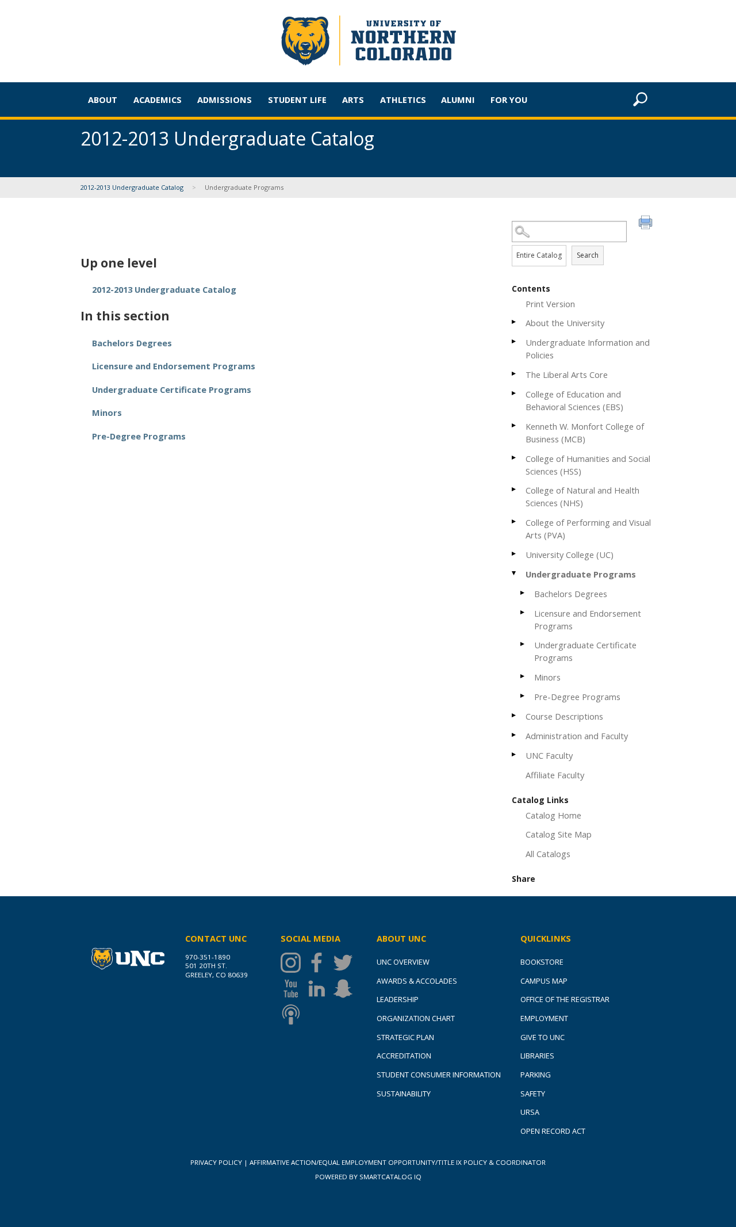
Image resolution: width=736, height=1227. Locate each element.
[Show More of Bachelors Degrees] (523, 592)
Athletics (403, 99)
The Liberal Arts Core (567, 374)
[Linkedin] (319, 988)
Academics (157, 99)
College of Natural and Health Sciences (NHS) (582, 496)
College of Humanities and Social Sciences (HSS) (588, 465)
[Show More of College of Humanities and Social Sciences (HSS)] (515, 457)
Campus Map (544, 981)
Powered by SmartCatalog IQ (368, 1176)
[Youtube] (293, 988)
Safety (532, 1093)
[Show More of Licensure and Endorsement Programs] (523, 612)
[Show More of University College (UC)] (515, 553)
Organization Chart (416, 1018)
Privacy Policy (216, 1162)
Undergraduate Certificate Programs (585, 651)
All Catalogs (548, 853)
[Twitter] (346, 963)
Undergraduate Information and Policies (588, 349)
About (102, 99)
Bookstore (542, 962)
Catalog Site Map (559, 834)
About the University (565, 322)
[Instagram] (293, 963)
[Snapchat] (346, 988)
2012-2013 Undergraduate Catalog (131, 187)
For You (508, 99)
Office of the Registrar (565, 999)
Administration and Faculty (577, 735)
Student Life (297, 99)
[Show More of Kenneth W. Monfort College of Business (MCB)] (515, 425)
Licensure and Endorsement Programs (587, 619)
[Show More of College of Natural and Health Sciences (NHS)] (515, 489)
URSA (529, 1112)
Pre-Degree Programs (577, 696)
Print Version (550, 303)
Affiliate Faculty (555, 775)
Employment (544, 1018)
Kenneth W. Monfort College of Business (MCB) (585, 433)
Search (588, 255)
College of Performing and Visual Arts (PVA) (588, 529)
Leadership (398, 999)
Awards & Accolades (417, 981)
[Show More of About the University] (515, 321)
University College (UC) (570, 554)
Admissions (224, 99)
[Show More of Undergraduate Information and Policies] (515, 341)
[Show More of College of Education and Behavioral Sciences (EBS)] (515, 393)
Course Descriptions (564, 716)
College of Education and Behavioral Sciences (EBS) (574, 400)
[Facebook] (319, 963)
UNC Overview (403, 962)
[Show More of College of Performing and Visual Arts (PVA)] (515, 521)
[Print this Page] (647, 223)
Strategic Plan (405, 1037)
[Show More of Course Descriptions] (515, 715)
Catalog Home (553, 815)
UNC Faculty (549, 755)
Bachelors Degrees (570, 593)
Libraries (537, 1055)
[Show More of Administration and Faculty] (515, 734)
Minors (547, 677)
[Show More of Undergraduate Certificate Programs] (523, 644)
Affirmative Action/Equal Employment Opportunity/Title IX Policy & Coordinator (398, 1162)
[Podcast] (293, 1014)
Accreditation (404, 1055)
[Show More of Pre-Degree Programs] (523, 695)
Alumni (458, 99)
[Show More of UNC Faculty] (515, 754)
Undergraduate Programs (581, 574)
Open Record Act (552, 1131)
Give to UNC (542, 1037)
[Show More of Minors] (523, 676)
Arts (353, 99)
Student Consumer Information (439, 1074)
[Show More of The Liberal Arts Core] (515, 373)
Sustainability (404, 1093)
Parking (535, 1074)
